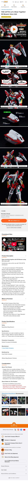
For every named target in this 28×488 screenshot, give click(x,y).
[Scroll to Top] (14, 424)
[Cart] (13, 2)
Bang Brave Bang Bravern (7, 9)
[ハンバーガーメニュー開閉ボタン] (26, 2)
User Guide (4, 470)
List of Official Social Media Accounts (12, 461)
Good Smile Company (8, 348)
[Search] (11, 2)
